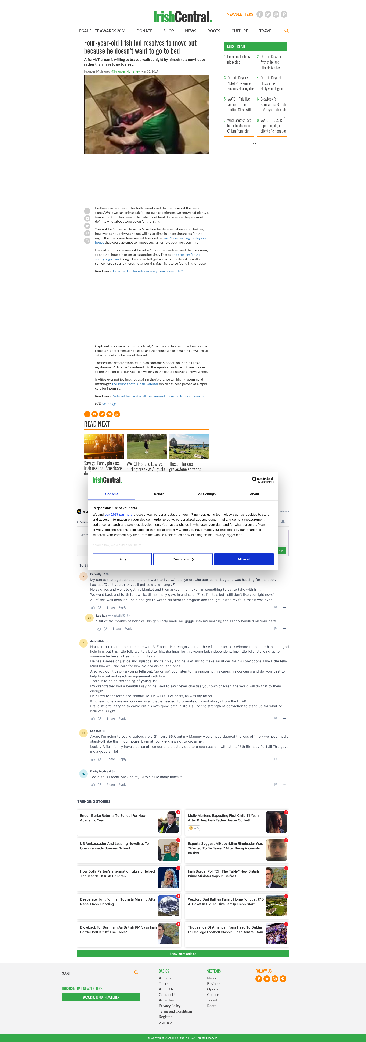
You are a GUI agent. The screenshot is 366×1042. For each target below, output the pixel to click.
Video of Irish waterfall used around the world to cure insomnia (158, 396)
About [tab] (254, 494)
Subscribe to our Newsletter (101, 997)
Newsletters (240, 14)
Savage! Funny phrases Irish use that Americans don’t (103, 468)
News (211, 978)
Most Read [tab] (236, 46)
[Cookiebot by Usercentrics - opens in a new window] (255, 480)
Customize (181, 559)
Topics (163, 983)
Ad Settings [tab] (207, 494)
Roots (211, 1005)
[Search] (286, 31)
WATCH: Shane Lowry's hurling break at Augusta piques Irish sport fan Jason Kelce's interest (146, 471)
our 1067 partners (119, 514)
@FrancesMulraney (125, 71)
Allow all (244, 559)
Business (213, 983)
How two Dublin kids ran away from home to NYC (149, 271)
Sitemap (165, 1022)
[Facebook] (259, 14)
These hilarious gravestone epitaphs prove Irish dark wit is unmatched (186, 471)
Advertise (166, 1000)
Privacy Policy (170, 1005)
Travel (212, 1000)
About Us (166, 989)
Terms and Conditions (175, 1011)
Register (165, 1016)
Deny (122, 559)
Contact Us (167, 994)
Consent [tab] (111, 494)
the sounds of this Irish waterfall (135, 384)
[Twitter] (268, 14)
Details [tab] (159, 494)
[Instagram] (276, 14)
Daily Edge (109, 403)
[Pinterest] (284, 14)
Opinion (213, 989)
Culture (213, 994)
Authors (165, 978)
